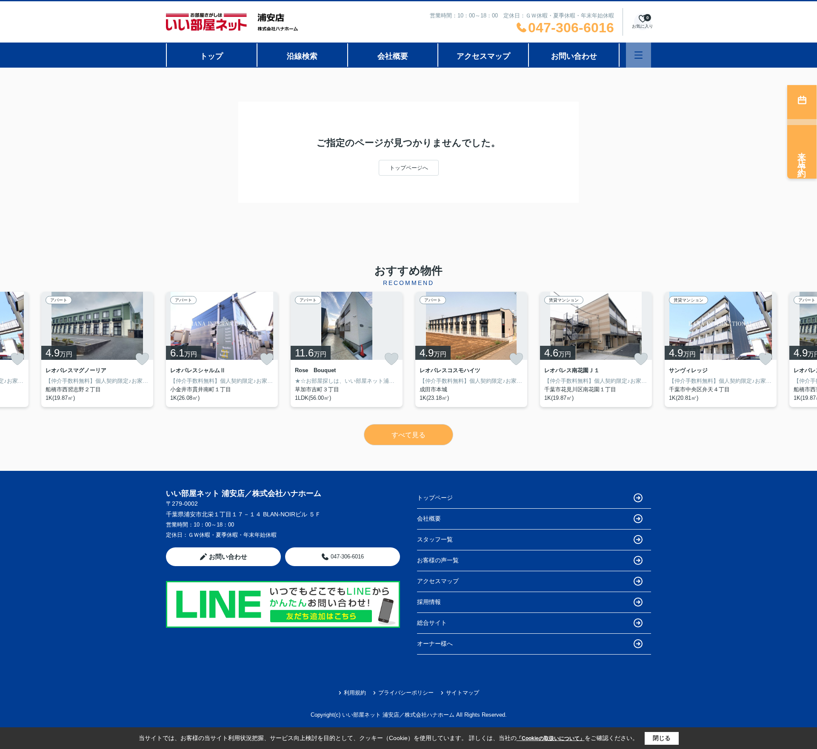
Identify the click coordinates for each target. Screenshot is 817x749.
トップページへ (408, 168)
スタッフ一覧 (435, 539)
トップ (211, 56)
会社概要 (392, 56)
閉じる (662, 738)
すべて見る (408, 435)
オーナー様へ (435, 643)
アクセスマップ (483, 56)
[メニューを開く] (638, 55)
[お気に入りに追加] (17, 359)
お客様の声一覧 (438, 560)
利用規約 (355, 692)
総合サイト (432, 622)
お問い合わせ (574, 56)
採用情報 (429, 601)
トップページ (435, 497)
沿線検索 (302, 56)
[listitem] (222, 349)
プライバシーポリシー (406, 692)
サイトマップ (462, 692)
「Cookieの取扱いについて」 (551, 738)
